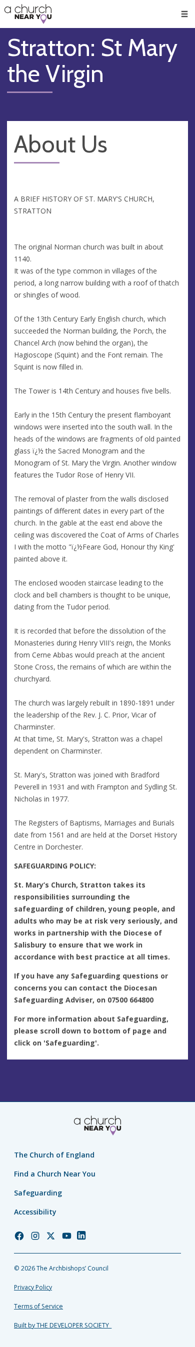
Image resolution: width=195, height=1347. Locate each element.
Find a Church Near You (55, 1173)
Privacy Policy (33, 1287)
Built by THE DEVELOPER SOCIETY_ (63, 1325)
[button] (184, 14)
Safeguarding (38, 1193)
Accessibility (35, 1211)
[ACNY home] (28, 14)
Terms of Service (38, 1306)
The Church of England (54, 1155)
